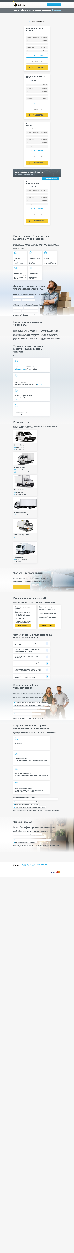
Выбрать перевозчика (22, 625)
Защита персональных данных (29, 865)
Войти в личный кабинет (19, 1)
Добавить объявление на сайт (28, 864)
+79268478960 (38, 221)
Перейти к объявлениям (22, 587)
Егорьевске (56, 10)
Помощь (38, 864)
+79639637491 (38, 115)
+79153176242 (38, 67)
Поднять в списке (38, 55)
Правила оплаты (44, 864)
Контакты (59, 1)
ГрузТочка (16, 865)
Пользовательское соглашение (48, 1)
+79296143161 (38, 163)
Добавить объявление (54, 4)
